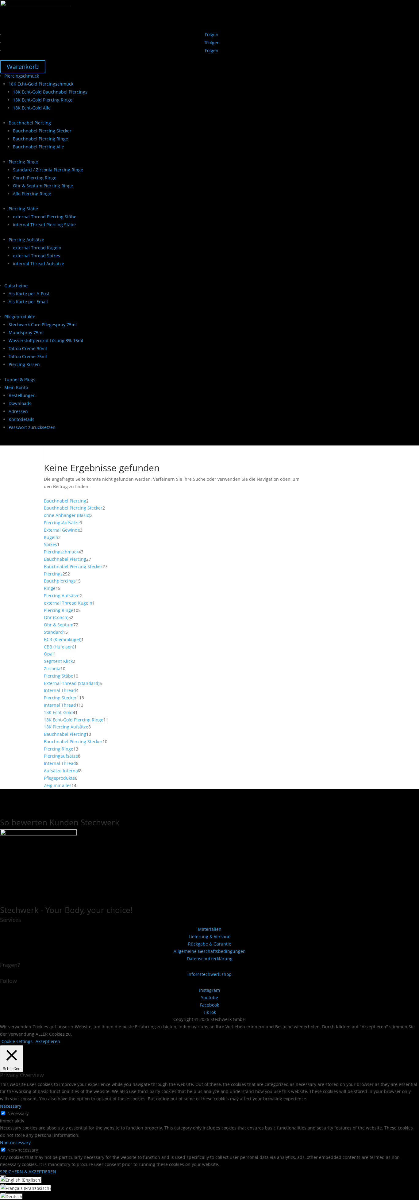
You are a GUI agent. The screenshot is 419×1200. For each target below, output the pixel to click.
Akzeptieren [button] (48, 1041)
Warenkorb (23, 67)
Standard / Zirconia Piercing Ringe (48, 170)
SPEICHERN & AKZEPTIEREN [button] (28, 1172)
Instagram (209, 990)
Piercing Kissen (24, 364)
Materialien (209, 929)
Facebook (209, 1005)
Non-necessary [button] (15, 1142)
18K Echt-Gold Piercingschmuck (41, 84)
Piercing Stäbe (23, 209)
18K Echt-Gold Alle (32, 108)
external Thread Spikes (36, 255)
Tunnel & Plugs (19, 379)
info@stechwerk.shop (209, 974)
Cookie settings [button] (17, 1041)
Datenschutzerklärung (210, 958)
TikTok (209, 1012)
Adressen (18, 411)
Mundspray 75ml (26, 332)
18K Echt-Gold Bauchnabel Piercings (50, 92)
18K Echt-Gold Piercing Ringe (42, 100)
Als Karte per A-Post (29, 293)
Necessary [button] (10, 1106)
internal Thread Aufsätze (38, 263)
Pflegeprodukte (19, 316)
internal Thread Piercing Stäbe (44, 224)
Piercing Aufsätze (26, 240)
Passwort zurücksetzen (32, 427)
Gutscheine (16, 286)
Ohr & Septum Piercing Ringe (43, 186)
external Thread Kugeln (37, 247)
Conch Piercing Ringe (34, 178)
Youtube (209, 997)
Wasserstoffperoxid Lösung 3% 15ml (46, 340)
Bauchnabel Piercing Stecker (42, 131)
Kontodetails (21, 419)
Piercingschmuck (21, 76)
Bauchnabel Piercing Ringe (40, 139)
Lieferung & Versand (210, 936)
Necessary (18, 1113)
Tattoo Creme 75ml (28, 356)
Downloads (20, 403)
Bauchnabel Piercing (30, 123)
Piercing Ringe (23, 162)
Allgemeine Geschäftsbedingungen (210, 951)
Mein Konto (16, 387)
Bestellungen (22, 395)
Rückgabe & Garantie (209, 944)
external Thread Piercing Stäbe (44, 217)
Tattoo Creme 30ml (28, 348)
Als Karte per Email (28, 301)
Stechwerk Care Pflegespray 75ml (43, 324)
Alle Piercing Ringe (32, 194)
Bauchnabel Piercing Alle (38, 147)
